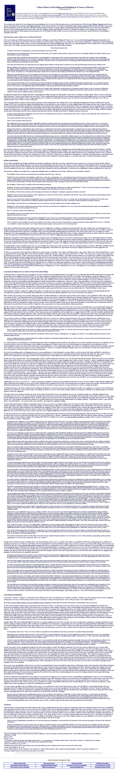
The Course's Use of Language (19, 767)
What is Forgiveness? (49, 767)
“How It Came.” (67, 45)
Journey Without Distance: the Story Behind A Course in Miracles (31, 602)
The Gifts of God (15, 691)
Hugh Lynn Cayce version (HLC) (52, 15)
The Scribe (40, 18)
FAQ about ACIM (77, 763)
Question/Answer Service (102, 767)
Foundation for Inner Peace (65, 13)
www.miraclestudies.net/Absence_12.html (77, 417)
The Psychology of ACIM (102, 765)
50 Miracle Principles (102, 763)
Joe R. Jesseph (64, 9)
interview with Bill (38, 171)
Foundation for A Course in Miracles (24, 264)
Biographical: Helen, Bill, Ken (20, 765)
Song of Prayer (58, 689)
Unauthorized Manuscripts (49, 765)
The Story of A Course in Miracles (77, 765)
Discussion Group (49, 763)
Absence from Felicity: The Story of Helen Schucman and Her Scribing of (63, 17)
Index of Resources (20, 763)
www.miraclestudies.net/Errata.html (30, 545)
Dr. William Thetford (96, 24)
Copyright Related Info (77, 767)
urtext (36, 15)
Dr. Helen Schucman (34, 26)
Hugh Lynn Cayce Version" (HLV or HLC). (70, 235)
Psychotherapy (46, 689)
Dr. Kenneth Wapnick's (91, 40)
